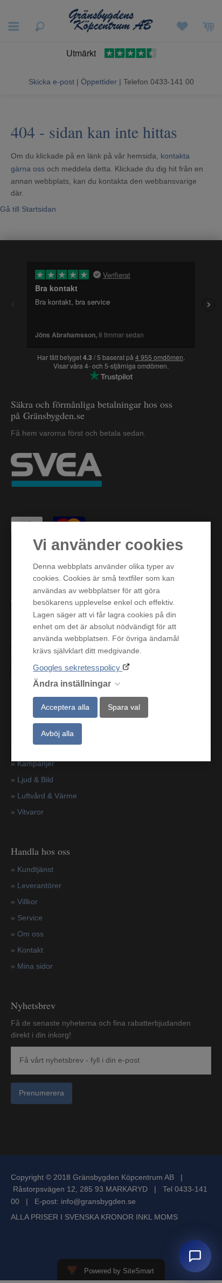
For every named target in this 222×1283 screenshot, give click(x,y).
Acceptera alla (65, 707)
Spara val (124, 707)
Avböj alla (57, 733)
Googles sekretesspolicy (77, 667)
